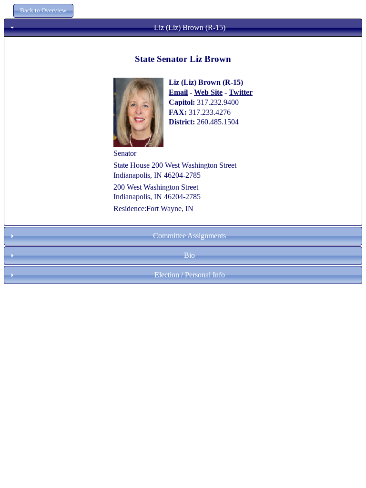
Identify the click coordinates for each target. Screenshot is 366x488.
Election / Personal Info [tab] (189, 275)
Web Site (208, 92)
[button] (43, 11)
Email (178, 92)
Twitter (241, 92)
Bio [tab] (189, 255)
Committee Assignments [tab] (189, 236)
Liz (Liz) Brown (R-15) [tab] (189, 27)
